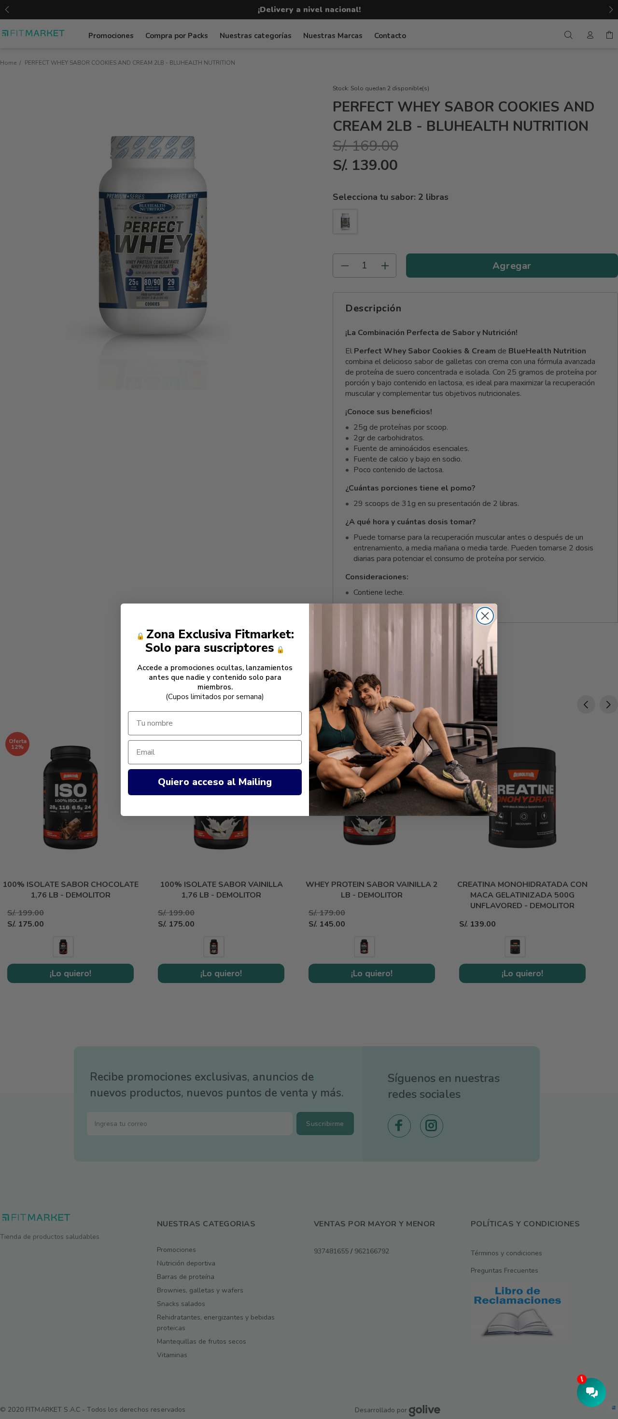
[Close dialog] (485, 615)
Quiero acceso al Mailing (215, 781)
